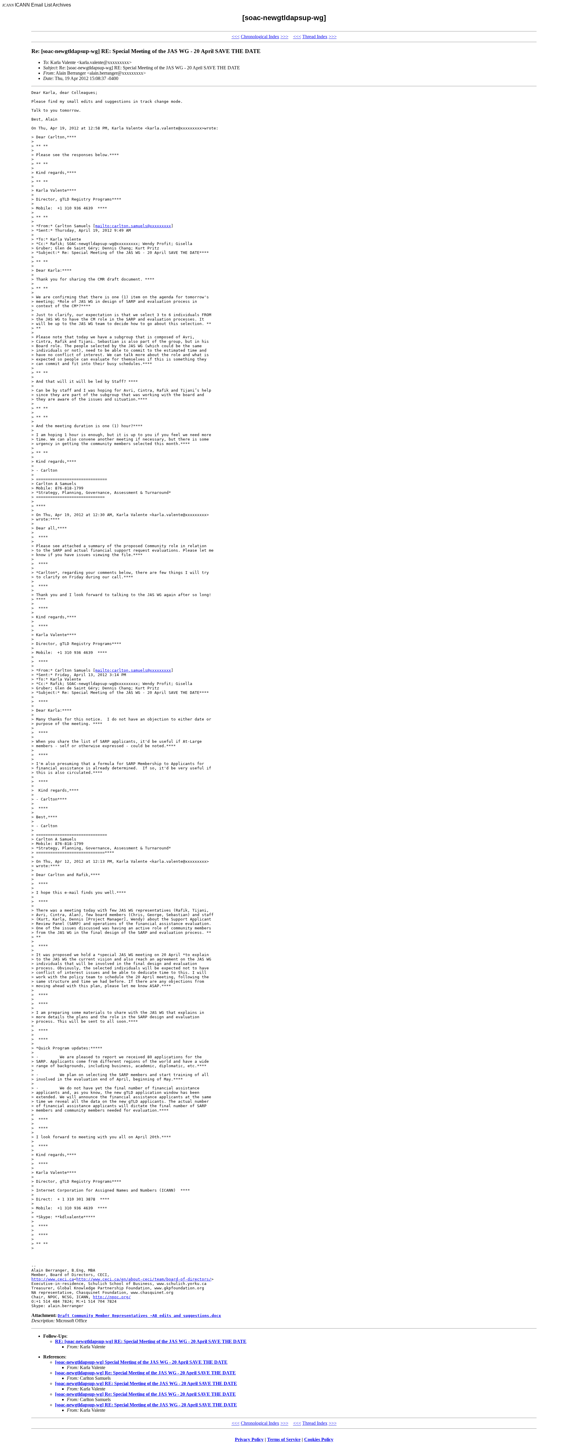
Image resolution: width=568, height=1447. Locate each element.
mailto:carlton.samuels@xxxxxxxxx (133, 226)
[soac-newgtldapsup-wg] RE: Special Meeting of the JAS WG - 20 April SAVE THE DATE (146, 1383)
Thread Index (314, 36)
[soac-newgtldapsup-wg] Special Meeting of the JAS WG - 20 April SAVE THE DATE (141, 1362)
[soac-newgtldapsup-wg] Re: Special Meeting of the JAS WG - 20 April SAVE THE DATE (145, 1372)
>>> (284, 36)
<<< (236, 36)
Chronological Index (260, 36)
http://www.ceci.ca (52, 1279)
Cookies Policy (318, 1439)
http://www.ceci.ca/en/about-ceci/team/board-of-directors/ (143, 1279)
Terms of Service (284, 1439)
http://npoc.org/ (112, 1297)
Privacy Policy (249, 1439)
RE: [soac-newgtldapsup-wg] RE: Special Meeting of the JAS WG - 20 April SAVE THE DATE (150, 1341)
